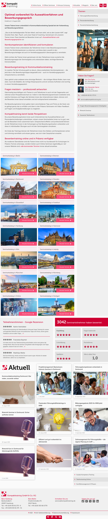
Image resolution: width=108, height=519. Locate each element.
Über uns (94, 5)
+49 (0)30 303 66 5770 (39, 506)
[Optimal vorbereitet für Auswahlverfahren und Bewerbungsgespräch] (101, 5)
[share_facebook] (52, 517)
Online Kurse (36, 5)
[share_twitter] (56, 517)
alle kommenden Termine (30, 146)
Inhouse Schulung (64, 5)
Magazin (85, 5)
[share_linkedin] (60, 517)
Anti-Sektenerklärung (42, 513)
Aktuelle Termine (27, 173)
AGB (30, 513)
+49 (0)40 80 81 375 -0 (12, 506)
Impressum (75, 513)
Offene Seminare (49, 5)
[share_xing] (48, 517)
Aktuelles (77, 5)
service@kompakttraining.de (65, 501)
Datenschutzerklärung (61, 513)
